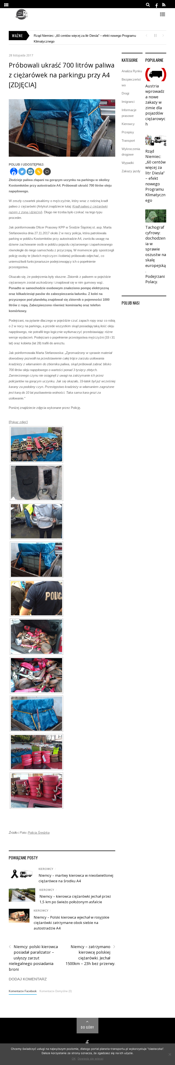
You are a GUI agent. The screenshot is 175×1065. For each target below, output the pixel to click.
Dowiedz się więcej (90, 1058)
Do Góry (87, 1027)
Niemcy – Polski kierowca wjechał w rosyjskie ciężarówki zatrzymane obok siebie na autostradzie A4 (71, 923)
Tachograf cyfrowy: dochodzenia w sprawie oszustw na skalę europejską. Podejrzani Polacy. (155, 254)
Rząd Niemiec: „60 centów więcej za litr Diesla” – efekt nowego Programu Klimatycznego (155, 176)
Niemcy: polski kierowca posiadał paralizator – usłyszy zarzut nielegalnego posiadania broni (33, 958)
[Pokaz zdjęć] (18, 422)
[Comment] (47, 171)
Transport (128, 140)
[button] (146, 35)
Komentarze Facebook (23, 991)
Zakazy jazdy (131, 171)
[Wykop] (30, 171)
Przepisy (128, 132)
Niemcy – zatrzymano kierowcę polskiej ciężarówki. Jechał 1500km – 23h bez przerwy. (90, 955)
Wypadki (128, 163)
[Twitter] (22, 171)
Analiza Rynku (132, 71)
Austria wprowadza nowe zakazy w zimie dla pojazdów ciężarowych (155, 105)
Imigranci (128, 101)
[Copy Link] (38, 171)
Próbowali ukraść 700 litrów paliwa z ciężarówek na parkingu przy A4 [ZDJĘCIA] (61, 75)
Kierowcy (46, 869)
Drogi (125, 93)
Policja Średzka (39, 832)
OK (74, 1058)
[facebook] (157, 5)
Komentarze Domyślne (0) (55, 991)
